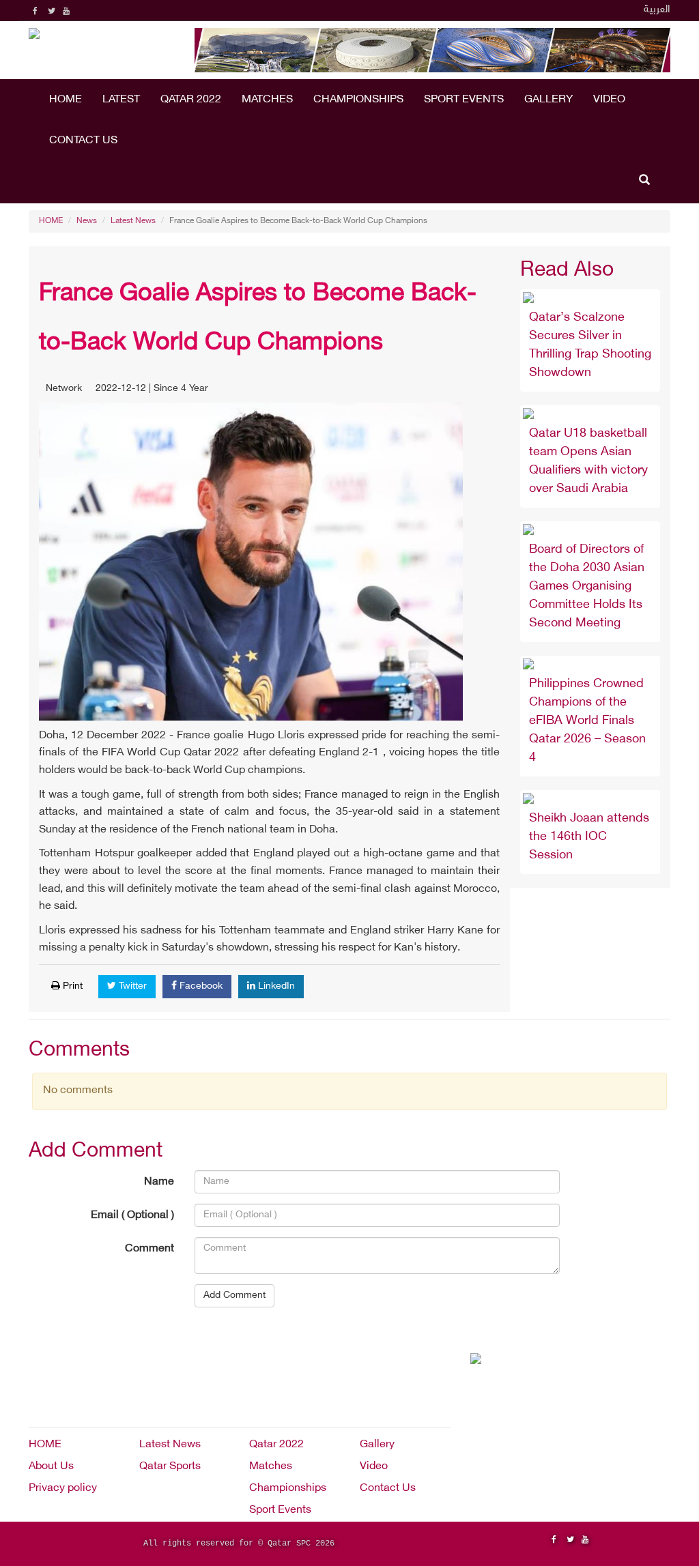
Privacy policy (63, 1488)
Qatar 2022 (190, 99)
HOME (65, 99)
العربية (657, 9)
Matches (267, 99)
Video (609, 99)
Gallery (548, 99)
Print (71, 986)
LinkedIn (275, 986)
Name (159, 1182)
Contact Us (83, 140)
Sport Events (464, 99)
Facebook (200, 986)
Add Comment (234, 1295)
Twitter (131, 986)
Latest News (133, 221)
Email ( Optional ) (132, 1215)
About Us (51, 1466)
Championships (358, 99)
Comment (149, 1249)
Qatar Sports (170, 1466)
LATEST (121, 99)
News (86, 221)
